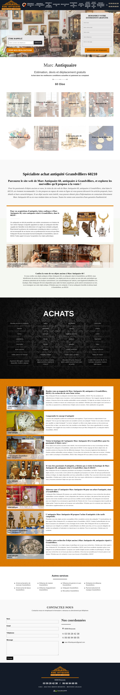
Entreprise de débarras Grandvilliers (93, 584)
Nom (8, 619)
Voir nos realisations (20, 50)
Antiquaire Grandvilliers (70, 588)
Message (10, 640)
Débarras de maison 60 (30, 5)
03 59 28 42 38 (50, 683)
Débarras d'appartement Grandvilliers (47, 589)
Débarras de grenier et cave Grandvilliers (72, 584)
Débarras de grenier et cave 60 (48, 5)
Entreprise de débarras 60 (73, 5)
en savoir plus (18, 116)
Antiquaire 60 (56, 5)
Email (8, 626)
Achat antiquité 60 (81, 5)
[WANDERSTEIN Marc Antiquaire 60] (11, 5)
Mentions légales (74, 687)
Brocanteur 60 (65, 5)
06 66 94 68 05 (69, 683)
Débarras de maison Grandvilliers (46, 584)
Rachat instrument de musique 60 (100, 5)
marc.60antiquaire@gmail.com (74, 642)
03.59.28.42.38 (114, 3)
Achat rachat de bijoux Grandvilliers (23, 589)
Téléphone (10, 633)
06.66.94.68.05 (114, 6)
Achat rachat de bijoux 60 (93, 5)
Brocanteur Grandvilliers (71, 591)
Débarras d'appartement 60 (39, 5)
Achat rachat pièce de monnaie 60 (87, 5)
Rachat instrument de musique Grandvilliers (93, 589)
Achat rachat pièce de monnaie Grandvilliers (23, 584)
